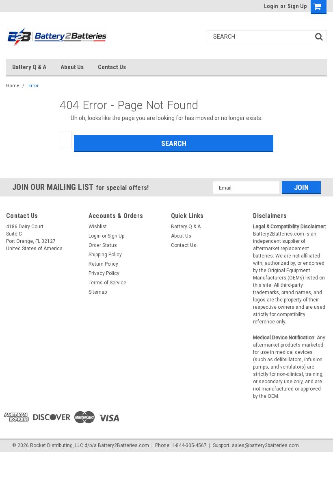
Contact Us (112, 67)
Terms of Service (107, 283)
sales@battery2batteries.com (265, 445)
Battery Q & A (29, 67)
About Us (72, 67)
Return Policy (103, 264)
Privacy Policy (104, 273)
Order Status (103, 245)
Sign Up (297, 6)
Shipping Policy (105, 254)
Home (12, 85)
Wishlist (98, 226)
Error (33, 85)
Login (271, 6)
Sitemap (98, 292)
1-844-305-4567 (189, 445)
